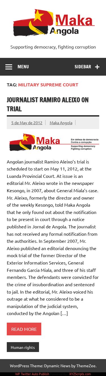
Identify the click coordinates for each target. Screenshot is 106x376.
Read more (24, 329)
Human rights (23, 347)
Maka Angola (61, 122)
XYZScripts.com (80, 373)
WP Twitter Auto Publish (32, 373)
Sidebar (83, 67)
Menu (23, 67)
